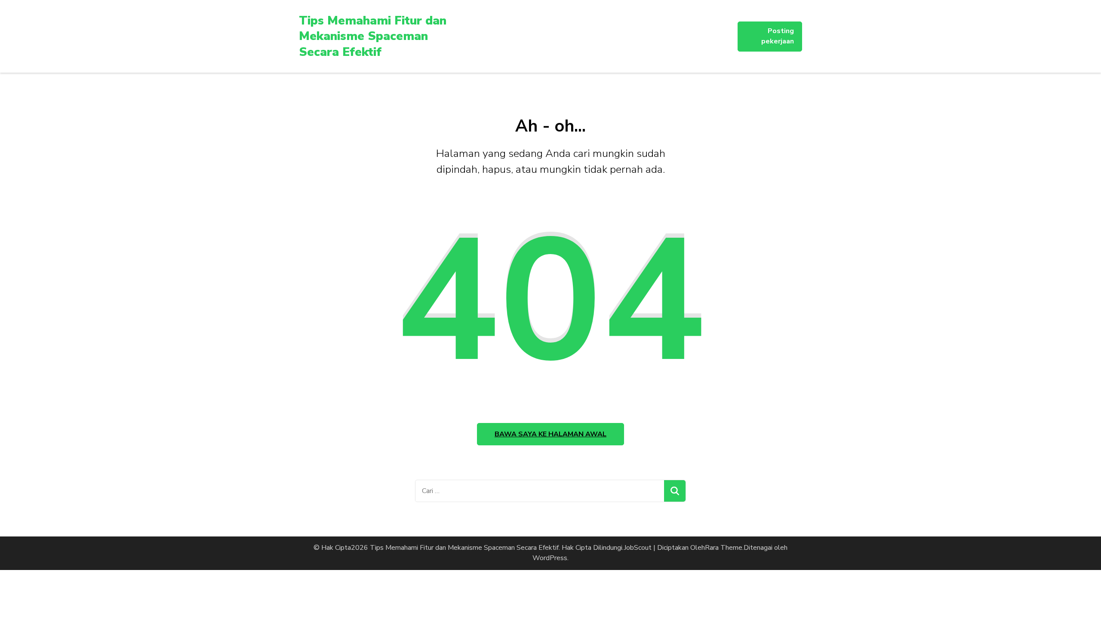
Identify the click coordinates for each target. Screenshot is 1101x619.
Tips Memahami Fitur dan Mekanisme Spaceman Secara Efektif (372, 36)
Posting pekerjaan (777, 36)
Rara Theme (723, 547)
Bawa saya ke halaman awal (550, 434)
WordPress (549, 558)
